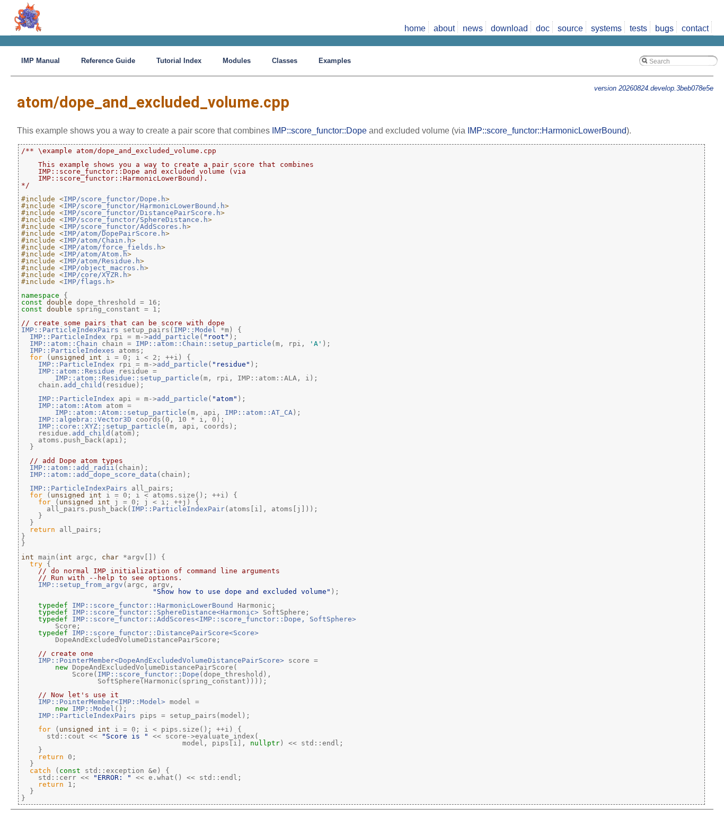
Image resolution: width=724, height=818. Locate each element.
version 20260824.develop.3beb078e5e (653, 88)
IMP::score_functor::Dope (319, 130)
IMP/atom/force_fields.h (112, 247)
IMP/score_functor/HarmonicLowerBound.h (144, 206)
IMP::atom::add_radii (72, 468)
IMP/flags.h (87, 282)
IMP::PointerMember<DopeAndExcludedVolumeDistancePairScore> (161, 660)
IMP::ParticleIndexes (72, 350)
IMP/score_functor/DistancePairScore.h (142, 213)
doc (543, 28)
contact (695, 28)
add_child (83, 385)
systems (606, 28)
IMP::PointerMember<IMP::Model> (101, 702)
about (444, 28)
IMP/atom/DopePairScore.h (114, 233)
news (473, 28)
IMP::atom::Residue (76, 371)
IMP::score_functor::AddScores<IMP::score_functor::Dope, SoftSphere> (214, 619)
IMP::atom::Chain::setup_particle (203, 344)
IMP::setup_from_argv (80, 585)
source (570, 28)
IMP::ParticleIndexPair (178, 509)
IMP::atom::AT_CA (259, 412)
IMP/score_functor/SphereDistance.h (136, 220)
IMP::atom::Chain (64, 344)
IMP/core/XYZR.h (95, 275)
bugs (664, 28)
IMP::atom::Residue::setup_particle (127, 378)
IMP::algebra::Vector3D (84, 419)
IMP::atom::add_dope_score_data (93, 474)
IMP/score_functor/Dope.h (114, 199)
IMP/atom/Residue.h (102, 261)
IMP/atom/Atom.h (95, 254)
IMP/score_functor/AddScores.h (125, 226)
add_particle (173, 337)
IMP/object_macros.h (104, 268)
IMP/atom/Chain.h (97, 240)
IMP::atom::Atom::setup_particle (121, 412)
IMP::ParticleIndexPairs (70, 330)
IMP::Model (195, 330)
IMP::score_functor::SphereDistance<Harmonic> (165, 612)
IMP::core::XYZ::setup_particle (101, 426)
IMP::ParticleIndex (68, 337)
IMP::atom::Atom (70, 406)
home (415, 28)
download (509, 28)
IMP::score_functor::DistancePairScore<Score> (165, 633)
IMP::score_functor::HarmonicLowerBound (546, 130)
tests (638, 28)
